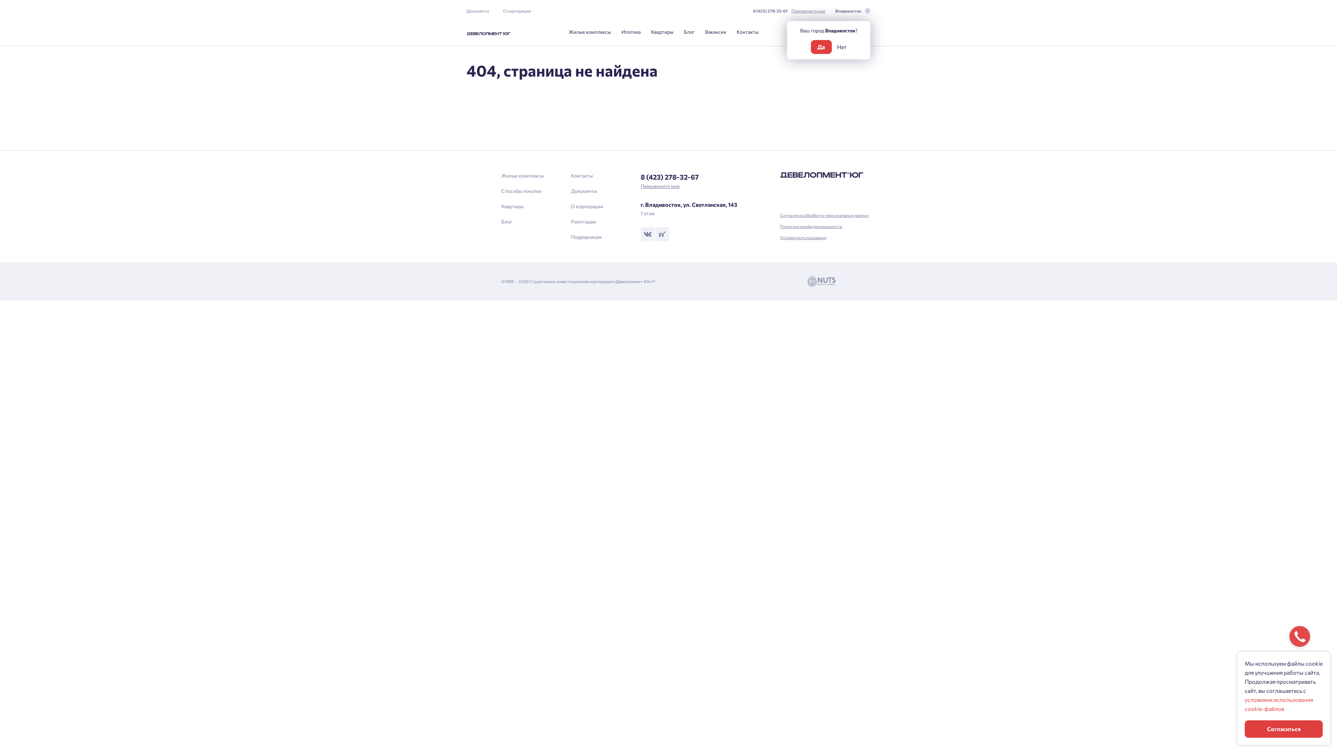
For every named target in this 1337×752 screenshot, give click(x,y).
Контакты (748, 32)
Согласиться (1284, 729)
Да (821, 47)
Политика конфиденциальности (811, 226)
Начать (668, 401)
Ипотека (631, 32)
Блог (689, 32)
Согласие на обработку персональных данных (824, 215)
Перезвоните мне (808, 10)
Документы (478, 10)
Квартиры (662, 32)
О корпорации (517, 10)
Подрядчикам (586, 237)
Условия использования (803, 237)
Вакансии (715, 32)
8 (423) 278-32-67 (770, 10)
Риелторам (583, 222)
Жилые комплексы (590, 32)
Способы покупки (521, 191)
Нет (842, 47)
